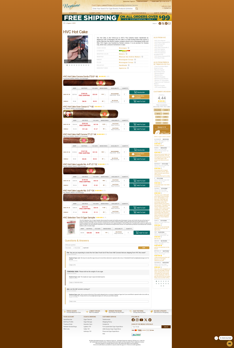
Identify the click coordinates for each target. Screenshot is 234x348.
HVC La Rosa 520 (160, 44)
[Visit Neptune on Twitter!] (146, 320)
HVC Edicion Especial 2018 (162, 56)
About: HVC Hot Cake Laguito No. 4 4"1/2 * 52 (161, 190)
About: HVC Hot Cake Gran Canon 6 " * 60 (161, 222)
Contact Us (167, 8)
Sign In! (132, 1)
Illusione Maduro (159, 73)
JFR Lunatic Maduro (160, 87)
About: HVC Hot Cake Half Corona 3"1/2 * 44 (161, 166)
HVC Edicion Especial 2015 (162, 42)
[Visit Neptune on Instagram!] (137, 320)
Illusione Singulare (160, 77)
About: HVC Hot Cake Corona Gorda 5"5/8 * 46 (161, 150)
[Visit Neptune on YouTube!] (142, 320)
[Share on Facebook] (160, 23)
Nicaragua (123, 48)
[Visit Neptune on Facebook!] (133, 320)
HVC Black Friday (159, 58)
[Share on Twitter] (163, 23)
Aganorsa (122, 68)
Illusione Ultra (159, 75)
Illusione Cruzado (160, 85)
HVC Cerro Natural (160, 40)
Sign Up (166, 327)
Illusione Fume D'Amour (161, 78)
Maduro (122, 54)
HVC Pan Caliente (160, 49)
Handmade (123, 65)
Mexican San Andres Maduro (130, 57)
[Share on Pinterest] (166, 23)
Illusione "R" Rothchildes (162, 80)
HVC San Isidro (159, 46)
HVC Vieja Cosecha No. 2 (162, 47)
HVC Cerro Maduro (160, 51)
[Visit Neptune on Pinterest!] (150, 320)
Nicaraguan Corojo (126, 59)
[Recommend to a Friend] (169, 23)
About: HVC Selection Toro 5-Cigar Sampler (161, 141)
